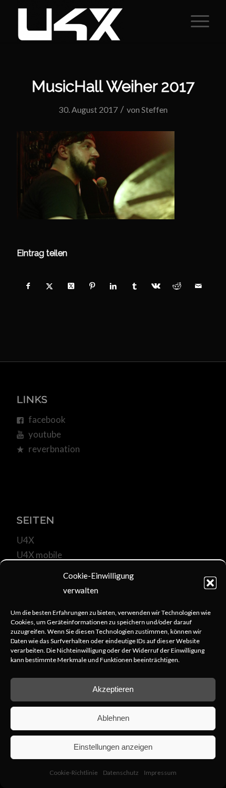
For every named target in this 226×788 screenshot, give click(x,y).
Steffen (154, 109)
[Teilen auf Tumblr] (134, 286)
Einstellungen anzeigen (113, 746)
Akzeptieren (113, 689)
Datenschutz (121, 772)
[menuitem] (194, 21)
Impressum (160, 772)
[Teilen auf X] (49, 286)
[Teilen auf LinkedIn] (113, 286)
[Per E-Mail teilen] (198, 286)
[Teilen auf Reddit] (177, 286)
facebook (47, 419)
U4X (25, 540)
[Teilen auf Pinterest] (91, 286)
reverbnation (54, 448)
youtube (44, 434)
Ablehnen (113, 718)
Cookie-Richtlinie (73, 772)
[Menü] (194, 21)
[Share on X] (70, 286)
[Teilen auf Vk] (156, 286)
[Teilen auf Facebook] (27, 286)
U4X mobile (39, 554)
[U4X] (93, 21)
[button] (210, 583)
